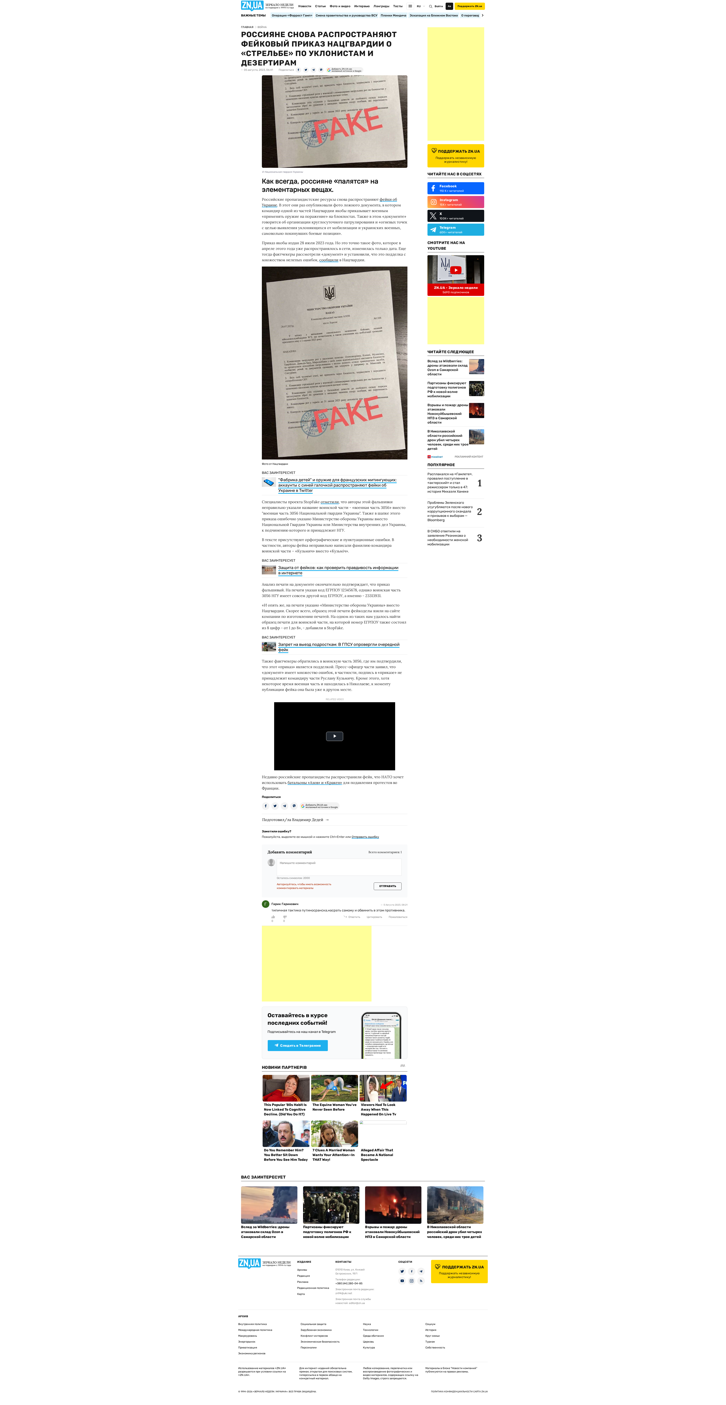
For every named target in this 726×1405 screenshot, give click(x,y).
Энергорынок (246, 1341)
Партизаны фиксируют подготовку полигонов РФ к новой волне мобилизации (446, 389)
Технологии (370, 1330)
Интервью (362, 6)
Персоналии (309, 1347)
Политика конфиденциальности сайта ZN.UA (459, 1391)
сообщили (328, 259)
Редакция (303, 1275)
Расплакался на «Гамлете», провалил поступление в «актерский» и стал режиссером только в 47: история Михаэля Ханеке (449, 483)
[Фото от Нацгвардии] (334, 458)
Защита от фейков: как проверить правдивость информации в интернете (338, 570)
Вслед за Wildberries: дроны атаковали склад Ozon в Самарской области (447, 367)
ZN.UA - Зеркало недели (456, 288)
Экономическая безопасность (320, 1341)
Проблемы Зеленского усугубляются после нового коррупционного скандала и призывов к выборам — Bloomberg (450, 511)
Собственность (435, 1347)
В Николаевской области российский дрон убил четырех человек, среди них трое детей (447, 440)
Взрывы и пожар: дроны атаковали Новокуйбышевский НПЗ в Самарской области (447, 414)
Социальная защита (313, 1324)
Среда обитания (373, 1335)
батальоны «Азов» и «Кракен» (315, 782)
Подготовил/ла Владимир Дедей (292, 819)
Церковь (368, 1341)
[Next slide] (482, 15)
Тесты (398, 6)
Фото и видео (340, 6)
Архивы (302, 1269)
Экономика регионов (251, 1353)
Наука (367, 1324)
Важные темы (253, 15)
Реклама (302, 1282)
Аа (449, 6)
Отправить (387, 886)
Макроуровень (247, 1335)
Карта (301, 1294)
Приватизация (247, 1347)
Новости (304, 6)
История (430, 1330)
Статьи (320, 6)
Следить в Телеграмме (300, 1045)
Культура (369, 1347)
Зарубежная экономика (316, 1330)
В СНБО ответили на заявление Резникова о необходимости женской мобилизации (447, 537)
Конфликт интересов (314, 1335)
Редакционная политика (313, 1288)
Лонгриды (381, 6)
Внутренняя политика (252, 1324)
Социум (430, 1324)
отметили (330, 501)
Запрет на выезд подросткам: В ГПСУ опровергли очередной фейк (338, 647)
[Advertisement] (317, 963)
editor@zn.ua (357, 1303)
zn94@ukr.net (343, 1293)
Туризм (430, 1341)
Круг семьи (432, 1335)
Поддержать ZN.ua (470, 6)
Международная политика (255, 1330)
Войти (439, 6)
